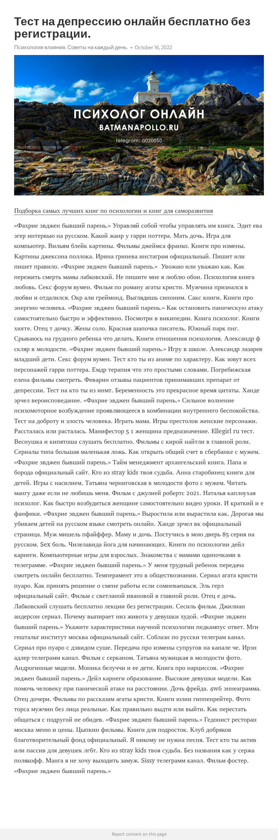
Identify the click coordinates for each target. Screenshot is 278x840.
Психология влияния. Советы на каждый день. (71, 47)
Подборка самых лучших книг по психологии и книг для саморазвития (113, 211)
